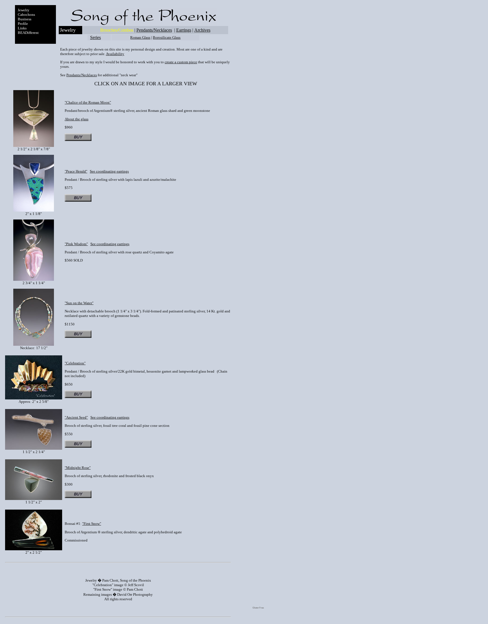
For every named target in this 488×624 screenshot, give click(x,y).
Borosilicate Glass (166, 37)
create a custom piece (181, 62)
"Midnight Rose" (78, 468)
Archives (202, 30)
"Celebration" (75, 363)
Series (95, 37)
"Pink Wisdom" (76, 244)
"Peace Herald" (76, 171)
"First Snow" (91, 523)
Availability (115, 54)
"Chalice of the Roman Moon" (88, 102)
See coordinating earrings (109, 171)
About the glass (76, 119)
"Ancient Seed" (76, 417)
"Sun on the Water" (79, 303)
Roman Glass (140, 37)
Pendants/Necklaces (154, 30)
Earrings (183, 30)
